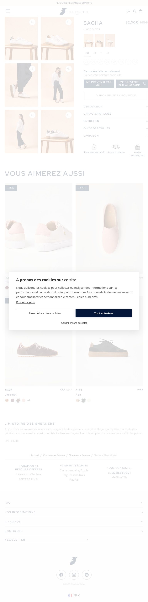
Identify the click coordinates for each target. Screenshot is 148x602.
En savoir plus (25, 302)
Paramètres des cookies (45, 313)
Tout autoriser (103, 313)
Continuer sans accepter (74, 323)
